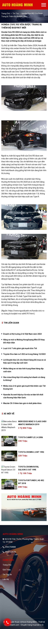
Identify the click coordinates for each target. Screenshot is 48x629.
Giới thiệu (7, 570)
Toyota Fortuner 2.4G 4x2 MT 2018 (31, 481)
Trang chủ (7, 565)
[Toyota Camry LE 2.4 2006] (9, 441)
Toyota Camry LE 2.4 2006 (30, 437)
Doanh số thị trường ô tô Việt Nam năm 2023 (22, 334)
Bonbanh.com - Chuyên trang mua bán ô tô (25, 625)
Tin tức (16, 13)
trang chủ (5, 13)
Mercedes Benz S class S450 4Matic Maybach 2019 (32, 422)
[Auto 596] (21, 4)
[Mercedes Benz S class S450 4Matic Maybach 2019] (9, 426)
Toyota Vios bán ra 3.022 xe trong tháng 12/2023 (24, 354)
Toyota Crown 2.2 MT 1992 (31, 452)
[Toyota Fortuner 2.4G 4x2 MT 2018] (9, 484)
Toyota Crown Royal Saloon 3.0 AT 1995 (28, 468)
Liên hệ (6, 579)
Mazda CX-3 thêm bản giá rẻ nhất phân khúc (22, 403)
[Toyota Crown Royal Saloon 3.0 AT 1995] (9, 469)
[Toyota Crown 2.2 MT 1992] (9, 456)
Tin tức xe (7, 574)
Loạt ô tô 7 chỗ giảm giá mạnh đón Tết (20, 348)
